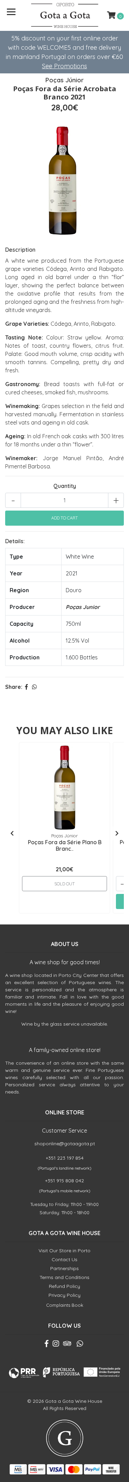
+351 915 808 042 (64, 1181)
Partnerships (64, 1268)
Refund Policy (64, 1286)
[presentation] (12, 833)
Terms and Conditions (64, 1277)
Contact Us (64, 1259)
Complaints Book (64, 1305)
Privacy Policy (64, 1295)
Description (20, 249)
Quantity (64, 485)
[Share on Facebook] (26, 686)
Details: (15, 541)
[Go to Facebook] (47, 1345)
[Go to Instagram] (56, 1345)
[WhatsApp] (79, 1345)
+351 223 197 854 (65, 1158)
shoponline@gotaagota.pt (64, 1143)
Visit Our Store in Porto (64, 1250)
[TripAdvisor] (67, 1345)
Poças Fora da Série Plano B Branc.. (64, 845)
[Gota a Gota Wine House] (64, 15)
